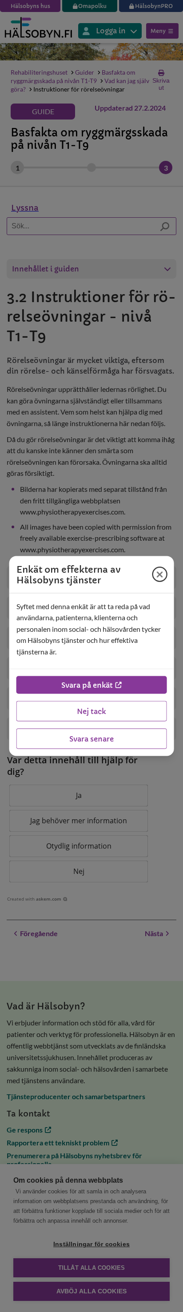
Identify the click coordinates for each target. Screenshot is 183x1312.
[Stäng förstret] (159, 574)
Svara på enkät (87, 685)
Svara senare (91, 738)
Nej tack (91, 711)
